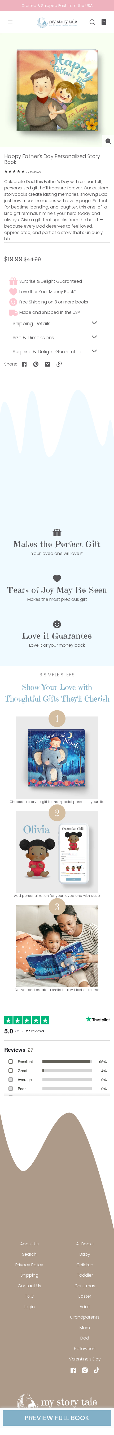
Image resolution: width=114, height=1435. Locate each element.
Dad (84, 1338)
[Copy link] (59, 364)
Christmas (84, 1286)
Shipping (29, 1275)
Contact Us (29, 1286)
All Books (85, 1244)
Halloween (84, 1349)
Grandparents (84, 1317)
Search (29, 1254)
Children (84, 1265)
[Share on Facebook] (24, 364)
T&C (29, 1296)
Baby (85, 1254)
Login (29, 1307)
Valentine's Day (85, 1359)
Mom (85, 1328)
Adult (85, 1307)
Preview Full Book (57, 1418)
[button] (92, 22)
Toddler (85, 1275)
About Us (29, 1244)
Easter (84, 1296)
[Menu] (10, 22)
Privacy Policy (29, 1265)
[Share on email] (47, 364)
